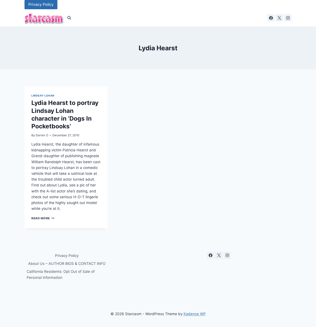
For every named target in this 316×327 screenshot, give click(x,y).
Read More (42, 218)
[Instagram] (287, 17)
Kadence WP (195, 314)
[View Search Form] (69, 18)
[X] (279, 17)
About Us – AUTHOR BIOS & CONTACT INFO (67, 263)
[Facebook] (271, 17)
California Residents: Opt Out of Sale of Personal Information (61, 274)
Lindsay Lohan (42, 95)
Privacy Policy (41, 4)
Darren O (42, 135)
